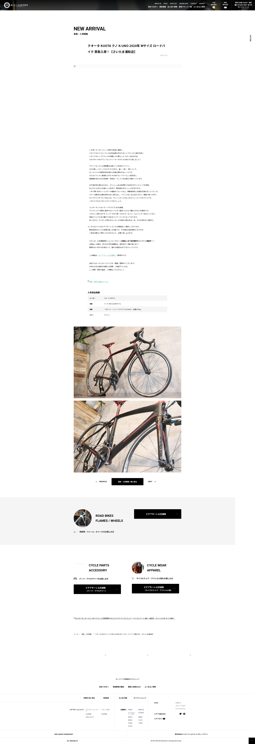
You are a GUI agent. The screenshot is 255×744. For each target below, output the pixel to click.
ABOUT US (158, 3)
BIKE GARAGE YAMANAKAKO (63, 734)
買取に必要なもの (134, 687)
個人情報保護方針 (72, 741)
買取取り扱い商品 (89, 698)
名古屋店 (141, 712)
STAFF (166, 3)
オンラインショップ (140, 698)
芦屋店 (130, 709)
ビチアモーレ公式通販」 (107, 255)
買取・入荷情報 (87, 634)
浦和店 (130, 720)
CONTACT (194, 3)
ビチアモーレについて (92, 710)
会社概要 (88, 714)
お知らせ (178, 702)
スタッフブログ (180, 705)
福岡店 (140, 717)
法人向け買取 (172, 6)
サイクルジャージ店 (131, 713)
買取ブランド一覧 (185, 6)
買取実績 (162, 6)
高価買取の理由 (118, 687)
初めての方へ (153, 6)
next (150, 482)
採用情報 (104, 714)
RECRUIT (202, 3)
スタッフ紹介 (106, 709)
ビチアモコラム (180, 708)
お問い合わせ (90, 717)
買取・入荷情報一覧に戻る (127, 481)
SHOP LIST (173, 3)
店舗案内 (123, 709)
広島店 (130, 723)
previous (103, 482)
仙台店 (130, 726)
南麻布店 (141, 709)
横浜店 (130, 717)
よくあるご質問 (199, 6)
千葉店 (140, 723)
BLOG (156, 702)
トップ (76, 634)
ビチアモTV (158, 718)
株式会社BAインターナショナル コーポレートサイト (191, 734)
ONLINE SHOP (183, 3)
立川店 (140, 720)
